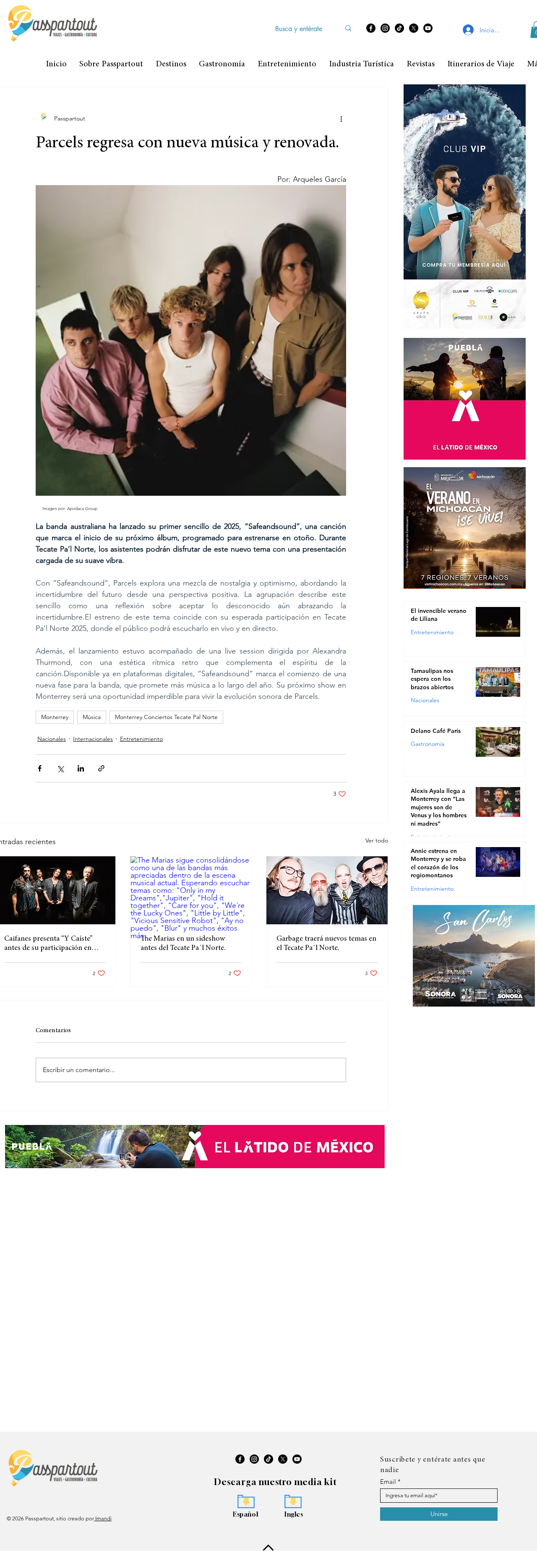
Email (388, 1481)
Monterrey (54, 717)
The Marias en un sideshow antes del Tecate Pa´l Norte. (183, 943)
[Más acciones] (341, 119)
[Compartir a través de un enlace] (101, 768)
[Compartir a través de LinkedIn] (81, 768)
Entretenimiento (141, 739)
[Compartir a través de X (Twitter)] (60, 768)
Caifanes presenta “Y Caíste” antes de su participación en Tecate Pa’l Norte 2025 (48, 944)
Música (92, 717)
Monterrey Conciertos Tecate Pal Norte (166, 717)
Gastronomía (427, 744)
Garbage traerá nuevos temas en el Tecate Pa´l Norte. (326, 943)
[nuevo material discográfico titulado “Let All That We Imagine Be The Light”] (327, 890)
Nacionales (51, 739)
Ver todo (376, 840)
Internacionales (93, 739)
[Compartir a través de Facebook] (40, 768)
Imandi (103, 1518)
